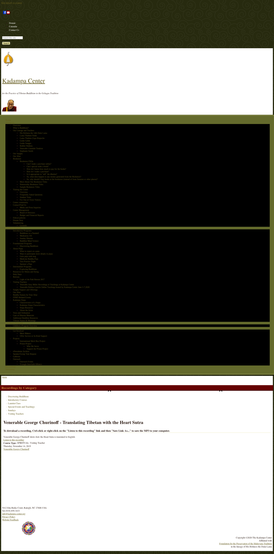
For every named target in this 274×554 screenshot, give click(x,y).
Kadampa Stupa (19, 300)
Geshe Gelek (25, 141)
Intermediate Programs (22, 267)
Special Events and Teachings (21, 406)
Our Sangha (18, 154)
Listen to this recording (13, 439)
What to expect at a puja (29, 251)
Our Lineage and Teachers (23, 130)
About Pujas (18, 249)
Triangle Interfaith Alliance (31, 364)
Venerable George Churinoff (16, 449)
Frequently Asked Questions (31, 195)
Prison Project (25, 344)
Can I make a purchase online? (39, 164)
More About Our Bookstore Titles (33, 182)
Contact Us (14, 29)
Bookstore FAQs (26, 161)
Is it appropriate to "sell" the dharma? (42, 174)
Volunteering (18, 223)
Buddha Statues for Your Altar (25, 295)
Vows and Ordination (21, 313)
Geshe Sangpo (25, 143)
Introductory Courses (17, 399)
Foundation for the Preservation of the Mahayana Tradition (245, 543)
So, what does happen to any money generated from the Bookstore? (54, 177)
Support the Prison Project (37, 349)
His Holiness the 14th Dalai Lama (33, 133)
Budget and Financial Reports (32, 215)
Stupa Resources (26, 308)
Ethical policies (19, 218)
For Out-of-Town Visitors (30, 200)
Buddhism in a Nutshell (29, 233)
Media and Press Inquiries (30, 208)
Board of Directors (27, 213)
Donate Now (18, 220)
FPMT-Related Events (22, 297)
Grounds (23, 225)
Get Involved (18, 331)
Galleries (16, 356)
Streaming (10, 369)
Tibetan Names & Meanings (24, 321)
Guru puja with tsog (28, 256)
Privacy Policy (8, 516)
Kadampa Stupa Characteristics (32, 305)
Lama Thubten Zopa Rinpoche (32, 138)
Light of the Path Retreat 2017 (32, 279)
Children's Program (14, 323)
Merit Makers (25, 333)
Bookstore (17, 159)
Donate (12, 22)
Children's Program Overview (25, 326)
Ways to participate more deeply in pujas (36, 254)
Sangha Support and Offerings (25, 290)
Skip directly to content (11, 2)
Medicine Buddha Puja (29, 259)
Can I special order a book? (38, 166)
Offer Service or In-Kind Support (33, 336)
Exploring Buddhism (28, 269)
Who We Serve (33, 346)
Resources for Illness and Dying (26, 272)
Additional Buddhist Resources (25, 318)
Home (8, 120)
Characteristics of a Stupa (30, 303)
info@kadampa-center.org (13, 513)
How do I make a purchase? (38, 172)
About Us (9, 122)
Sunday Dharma (26, 238)
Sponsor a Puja (26, 264)
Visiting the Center (20, 190)
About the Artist (26, 310)
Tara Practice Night (28, 261)
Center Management (21, 210)
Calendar (13, 26)
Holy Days (17, 274)
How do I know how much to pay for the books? (46, 169)
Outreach (16, 359)
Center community (20, 202)
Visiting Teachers (20, 282)
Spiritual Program (13, 228)
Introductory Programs (22, 231)
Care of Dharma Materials (23, 315)
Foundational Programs (22, 243)
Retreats (16, 277)
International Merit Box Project (32, 341)
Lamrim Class (14, 403)
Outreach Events (26, 362)
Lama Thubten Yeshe (28, 136)
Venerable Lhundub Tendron (31, 148)
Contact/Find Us (19, 205)
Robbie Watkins (26, 146)
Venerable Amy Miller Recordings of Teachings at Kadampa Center (47, 285)
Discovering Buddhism (29, 246)
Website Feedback (10, 519)
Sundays (12, 410)
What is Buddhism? (21, 128)
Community (10, 328)
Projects (16, 339)
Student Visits (25, 197)
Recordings (10, 366)
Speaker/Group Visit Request (24, 354)
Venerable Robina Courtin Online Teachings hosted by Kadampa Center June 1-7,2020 (54, 287)
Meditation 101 (26, 236)
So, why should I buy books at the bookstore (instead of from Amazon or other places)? (62, 179)
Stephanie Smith (26, 151)
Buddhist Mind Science (29, 241)
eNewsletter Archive (21, 351)
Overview (17, 125)
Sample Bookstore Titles (30, 187)
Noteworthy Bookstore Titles (31, 184)
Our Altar (17, 156)
